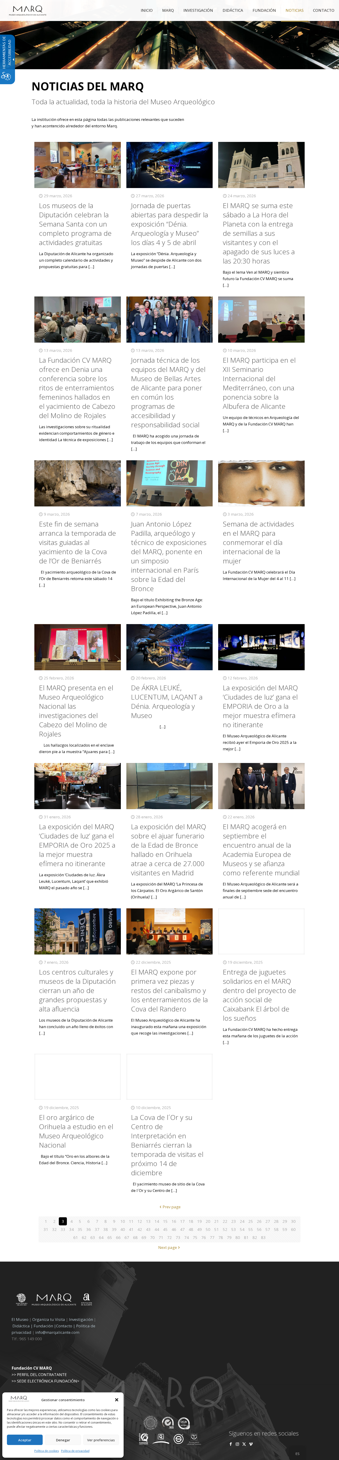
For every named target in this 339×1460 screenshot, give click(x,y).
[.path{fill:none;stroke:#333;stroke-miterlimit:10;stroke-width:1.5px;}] (77, 165)
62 (84, 1237)
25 (250, 1221)
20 (208, 1221)
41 (131, 1229)
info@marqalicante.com (57, 1332)
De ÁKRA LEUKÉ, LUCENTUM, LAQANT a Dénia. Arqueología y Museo (166, 701)
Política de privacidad (75, 1451)
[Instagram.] (237, 1444)
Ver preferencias (101, 1440)
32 (54, 1229)
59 (284, 1229)
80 (237, 1237)
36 (88, 1229)
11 (131, 1221)
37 (97, 1229)
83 (263, 1237)
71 (161, 1237)
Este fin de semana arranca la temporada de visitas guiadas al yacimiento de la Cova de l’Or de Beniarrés (77, 542)
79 (229, 1237)
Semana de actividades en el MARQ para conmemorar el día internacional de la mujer (258, 542)
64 (101, 1237)
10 (122, 1221)
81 (246, 1237)
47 (182, 1229)
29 (284, 1221)
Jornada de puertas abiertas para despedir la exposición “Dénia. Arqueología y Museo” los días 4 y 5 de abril (169, 224)
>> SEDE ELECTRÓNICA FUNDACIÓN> (45, 1381)
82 (255, 1237)
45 (165, 1229)
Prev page (172, 1206)
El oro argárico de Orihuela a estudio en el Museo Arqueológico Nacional (76, 1131)
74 (186, 1237)
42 (139, 1229)
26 (259, 1221)
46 (174, 1229)
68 (135, 1237)
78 (220, 1237)
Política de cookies (46, 1451)
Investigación (81, 1319)
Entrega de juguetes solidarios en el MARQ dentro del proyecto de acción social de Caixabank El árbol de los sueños (259, 995)
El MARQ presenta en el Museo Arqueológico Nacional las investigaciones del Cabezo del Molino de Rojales (76, 711)
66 (118, 1237)
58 (276, 1229)
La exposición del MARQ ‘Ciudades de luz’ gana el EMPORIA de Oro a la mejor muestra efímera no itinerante (260, 706)
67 (127, 1237)
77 (212, 1237)
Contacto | (65, 1325)
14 (157, 1221)
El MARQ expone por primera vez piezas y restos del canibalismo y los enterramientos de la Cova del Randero (169, 990)
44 (157, 1229)
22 (225, 1221)
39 (114, 1229)
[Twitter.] (244, 1444)
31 (46, 1229)
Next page (167, 1247)
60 (293, 1229)
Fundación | (45, 1325)
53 (233, 1229)
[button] (116, 1399)
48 (191, 1229)
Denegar (63, 1440)
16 (174, 1221)
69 (144, 1237)
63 (92, 1237)
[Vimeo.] (251, 1444)
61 (75, 1237)
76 (203, 1237)
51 (216, 1229)
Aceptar (24, 1440)
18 (191, 1221)
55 (250, 1229)
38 (105, 1229)
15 (165, 1221)
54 (242, 1229)
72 (169, 1237)
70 (152, 1237)
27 (267, 1221)
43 (148, 1229)
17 (182, 1221)
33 (63, 1229)
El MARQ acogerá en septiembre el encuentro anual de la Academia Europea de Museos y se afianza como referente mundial (261, 849)
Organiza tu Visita (48, 1319)
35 (80, 1229)
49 (199, 1229)
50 (208, 1229)
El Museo (20, 1319)
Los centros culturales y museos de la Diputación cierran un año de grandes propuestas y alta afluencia (77, 990)
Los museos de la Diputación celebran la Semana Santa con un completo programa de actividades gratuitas (75, 224)
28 (276, 1221)
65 (109, 1237)
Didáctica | (23, 1325)
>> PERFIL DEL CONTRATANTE (39, 1374)
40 (122, 1229)
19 (199, 1221)
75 (195, 1237)
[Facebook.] (231, 1444)
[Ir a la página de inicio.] (28, 10)
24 (242, 1221)
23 (233, 1221)
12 (139, 1221)
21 (216, 1221)
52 (225, 1229)
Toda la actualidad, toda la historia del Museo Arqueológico (123, 101)
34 (71, 1229)
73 (178, 1237)
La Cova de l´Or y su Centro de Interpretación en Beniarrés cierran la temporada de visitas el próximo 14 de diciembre (167, 1145)
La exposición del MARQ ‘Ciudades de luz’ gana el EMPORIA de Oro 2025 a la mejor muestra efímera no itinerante (77, 845)
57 (267, 1229)
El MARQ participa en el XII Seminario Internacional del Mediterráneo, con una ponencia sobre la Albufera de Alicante (259, 383)
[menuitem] (147, 10)
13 (148, 1221)
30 (293, 1221)
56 (259, 1229)
